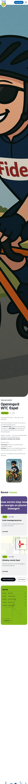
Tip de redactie (18, 2)
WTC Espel (12, 428)
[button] (25, 2)
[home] (4, 2)
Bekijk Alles (7, 620)
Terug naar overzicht (6, 400)
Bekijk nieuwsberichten (8, 579)
